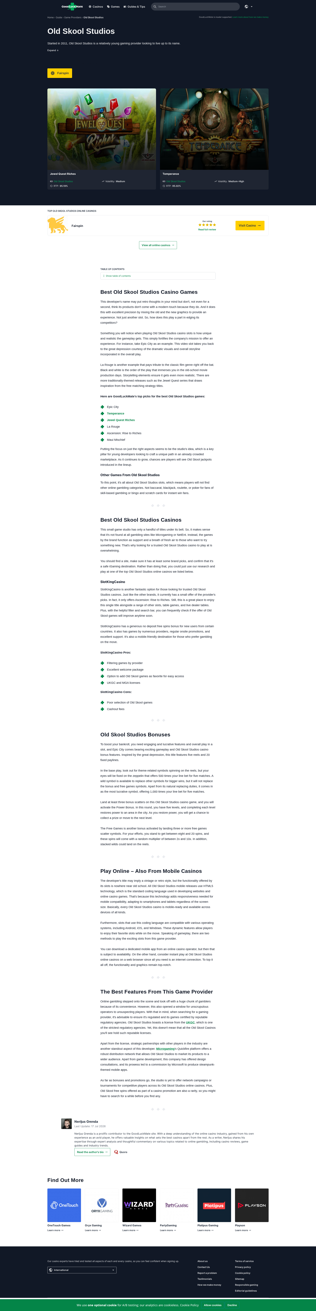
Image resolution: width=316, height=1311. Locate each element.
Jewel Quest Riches (63, 173)
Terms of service (244, 1261)
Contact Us (204, 1267)
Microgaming (165, 1048)
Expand (53, 50)
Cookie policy (242, 1273)
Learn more (57, 1231)
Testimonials (205, 1278)
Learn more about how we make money (250, 17)
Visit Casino (251, 226)
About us (203, 1261)
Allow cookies (213, 1305)
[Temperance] (214, 129)
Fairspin (63, 73)
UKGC (190, 1022)
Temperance (171, 173)
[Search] (155, 6)
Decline (232, 1305)
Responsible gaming (246, 1284)
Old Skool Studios (63, 181)
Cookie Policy (189, 1305)
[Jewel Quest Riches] (101, 129)
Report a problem (207, 1273)
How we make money (209, 1284)
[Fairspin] (58, 225)
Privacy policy (243, 1267)
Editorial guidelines (246, 1290)
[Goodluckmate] (72, 7)
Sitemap (239, 1278)
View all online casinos (156, 245)
